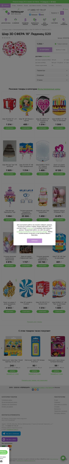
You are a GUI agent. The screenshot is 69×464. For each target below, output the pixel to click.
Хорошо (34, 241)
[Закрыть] (8, 448)
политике (30, 228)
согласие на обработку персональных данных (32, 231)
